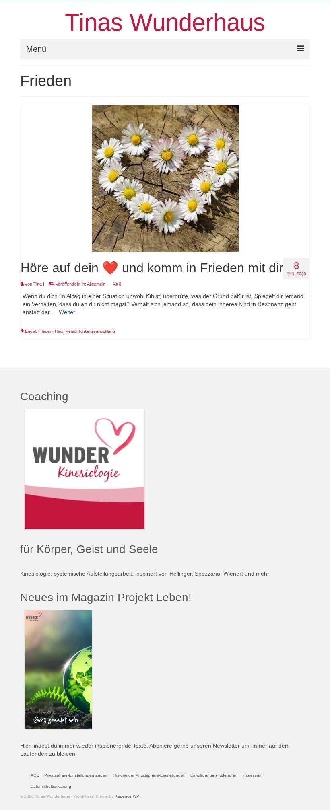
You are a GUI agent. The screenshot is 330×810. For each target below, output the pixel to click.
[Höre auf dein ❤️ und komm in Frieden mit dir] (165, 178)
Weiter (67, 312)
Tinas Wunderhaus (165, 22)
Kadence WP (127, 796)
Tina (37, 284)
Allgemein (96, 284)
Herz (59, 331)
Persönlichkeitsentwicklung (90, 331)
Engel (30, 331)
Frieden (45, 331)
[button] (76, 775)
